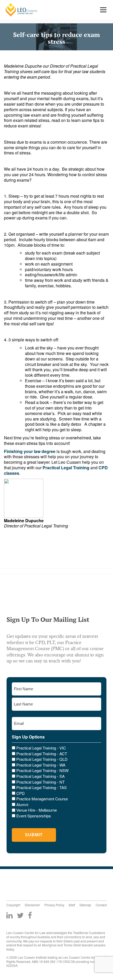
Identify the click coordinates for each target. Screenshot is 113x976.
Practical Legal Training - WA (40, 765)
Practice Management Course (42, 798)
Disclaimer (32, 905)
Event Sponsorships (33, 815)
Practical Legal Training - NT (40, 782)
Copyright (13, 905)
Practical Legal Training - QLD (42, 759)
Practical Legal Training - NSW (42, 770)
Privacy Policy (54, 905)
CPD (20, 793)
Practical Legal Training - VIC (41, 748)
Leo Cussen (25, 883)
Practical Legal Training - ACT (41, 753)
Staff (72, 905)
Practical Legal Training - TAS (41, 787)
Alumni (22, 804)
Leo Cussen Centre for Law (21, 10)
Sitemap (85, 905)
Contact (101, 905)
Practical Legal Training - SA (40, 776)
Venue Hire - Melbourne (36, 810)
